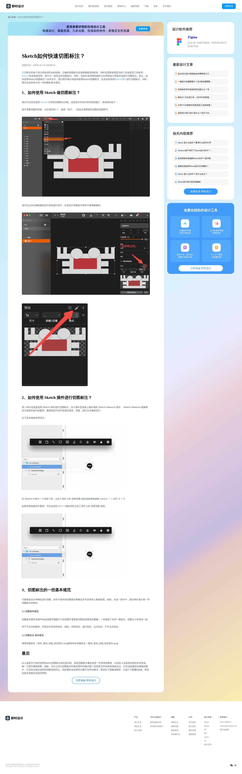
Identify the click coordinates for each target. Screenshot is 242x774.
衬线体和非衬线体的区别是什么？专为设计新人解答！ (195, 89)
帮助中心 (121, 6)
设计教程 (108, 6)
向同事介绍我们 (156, 726)
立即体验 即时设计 (85, 680)
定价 (155, 6)
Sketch (25, 75)
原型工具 (137, 726)
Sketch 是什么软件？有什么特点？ (192, 174)
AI (205, 741)
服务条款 (174, 730)
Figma (192, 37)
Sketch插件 (121, 79)
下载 (146, 6)
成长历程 (192, 730)
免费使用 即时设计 (200, 191)
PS (205, 729)
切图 (24, 72)
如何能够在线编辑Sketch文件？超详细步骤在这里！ (195, 158)
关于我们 (167, 6)
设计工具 (137, 722)
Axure (206, 737)
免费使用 (229, 6)
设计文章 (12, 17)
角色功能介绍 (155, 722)
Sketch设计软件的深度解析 (189, 182)
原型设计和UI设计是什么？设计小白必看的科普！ (195, 113)
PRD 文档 (138, 730)
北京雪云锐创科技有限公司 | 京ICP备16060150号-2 (22, 764)
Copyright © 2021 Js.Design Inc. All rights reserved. (22, 766)
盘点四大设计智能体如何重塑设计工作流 (195, 74)
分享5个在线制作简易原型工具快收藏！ (195, 105)
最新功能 (135, 6)
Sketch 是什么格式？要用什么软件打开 (194, 143)
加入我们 (192, 726)
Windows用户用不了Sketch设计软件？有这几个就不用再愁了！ (195, 150)
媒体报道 (192, 734)
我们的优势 (93, 6)
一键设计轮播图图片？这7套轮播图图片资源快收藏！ (195, 82)
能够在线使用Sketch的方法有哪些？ (193, 166)
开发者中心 (175, 734)
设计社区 (79, 6)
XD (205, 733)
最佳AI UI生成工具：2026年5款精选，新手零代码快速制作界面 (195, 97)
